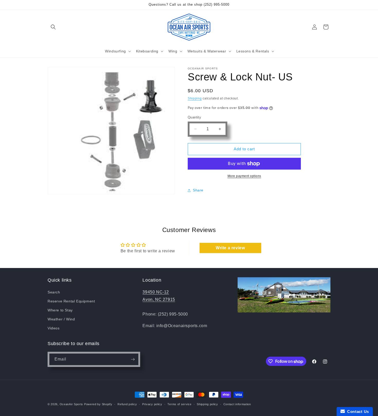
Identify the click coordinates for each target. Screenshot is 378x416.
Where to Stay (60, 310)
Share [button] (198, 190)
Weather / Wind (61, 319)
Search (54, 292)
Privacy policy (152, 404)
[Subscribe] (132, 359)
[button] (53, 27)
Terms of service (179, 404)
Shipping (195, 98)
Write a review (230, 248)
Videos (54, 328)
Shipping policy (207, 404)
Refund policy (127, 404)
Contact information (237, 404)
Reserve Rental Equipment (71, 301)
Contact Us (357, 411)
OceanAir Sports (71, 404)
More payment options (244, 176)
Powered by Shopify (98, 404)
